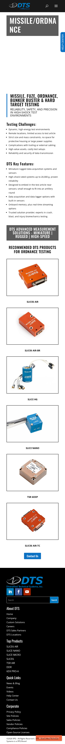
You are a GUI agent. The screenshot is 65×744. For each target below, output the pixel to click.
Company (11, 618)
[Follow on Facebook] (18, 591)
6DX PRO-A (12, 671)
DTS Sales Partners (16, 630)
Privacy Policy (13, 711)
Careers (10, 626)
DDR (9, 667)
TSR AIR (10, 663)
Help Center (12, 695)
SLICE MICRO (13, 654)
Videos (9, 691)
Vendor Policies (14, 724)
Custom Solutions (15, 622)
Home (9, 614)
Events (9, 687)
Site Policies (12, 715)
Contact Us (32, 556)
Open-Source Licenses (17, 732)
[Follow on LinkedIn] (10, 591)
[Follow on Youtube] (27, 591)
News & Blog (13, 683)
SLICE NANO (13, 650)
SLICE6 (10, 659)
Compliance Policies (16, 728)
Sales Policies (13, 719)
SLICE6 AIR (12, 646)
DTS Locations (13, 634)
